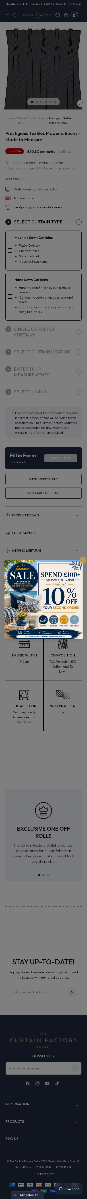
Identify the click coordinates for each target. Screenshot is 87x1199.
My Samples (29, 1195)
